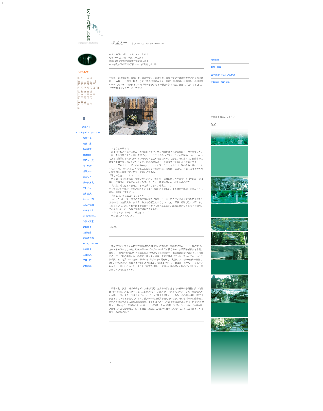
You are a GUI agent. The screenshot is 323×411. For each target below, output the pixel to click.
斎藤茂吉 (87, 149)
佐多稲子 (87, 227)
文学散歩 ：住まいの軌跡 (223, 74)
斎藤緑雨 (87, 154)
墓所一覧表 (216, 67)
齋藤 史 (87, 143)
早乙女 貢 (88, 160)
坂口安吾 (87, 177)
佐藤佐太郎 (88, 238)
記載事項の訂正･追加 (220, 82)
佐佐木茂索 (88, 221)
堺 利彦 (87, 166)
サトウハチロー (90, 243)
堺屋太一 (87, 171)
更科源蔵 (87, 266)
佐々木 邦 (88, 199)
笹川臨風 (87, 193)
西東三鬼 (87, 138)
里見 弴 (87, 260)
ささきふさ (88, 210)
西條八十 (86, 127)
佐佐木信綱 (88, 204)
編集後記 (215, 59)
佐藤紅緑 (87, 232)
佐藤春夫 (87, 249)
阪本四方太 (85, 182)
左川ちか (87, 188)
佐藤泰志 (87, 255)
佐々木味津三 (89, 216)
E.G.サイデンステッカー (88, 132)
